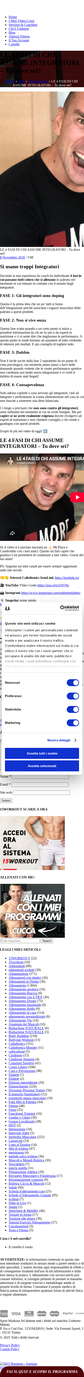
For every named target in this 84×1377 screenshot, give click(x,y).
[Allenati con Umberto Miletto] (32, 936)
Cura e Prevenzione (22, 1071)
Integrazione (17, 1129)
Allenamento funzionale (25, 1005)
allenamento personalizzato (27, 1016)
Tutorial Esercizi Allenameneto (29, 1222)
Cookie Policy (9, 1349)
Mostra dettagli (58, 740)
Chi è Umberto (19, 28)
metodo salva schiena (23, 1156)
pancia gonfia (18, 1168)
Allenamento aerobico (24, 989)
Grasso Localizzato (22, 1121)
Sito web (6, 792)
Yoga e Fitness (18, 1230)
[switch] (73, 696)
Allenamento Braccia (23, 993)
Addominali (17, 966)
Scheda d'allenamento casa (27, 1191)
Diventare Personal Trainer (27, 1090)
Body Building (19, 1036)
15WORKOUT (19, 958)
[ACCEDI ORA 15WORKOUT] (32, 869)
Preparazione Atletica (23, 1172)
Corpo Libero (18, 1067)
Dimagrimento (18, 1086)
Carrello (14, 44)
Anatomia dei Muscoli (24, 1024)
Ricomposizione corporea (26, 1179)
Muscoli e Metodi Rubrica (26, 1160)
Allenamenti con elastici (25, 977)
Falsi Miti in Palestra (22, 1102)
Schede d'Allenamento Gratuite (30, 1195)
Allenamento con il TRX (25, 997)
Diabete (14, 1075)
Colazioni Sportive (21, 1063)
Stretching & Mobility (23, 1211)
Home (13, 17)
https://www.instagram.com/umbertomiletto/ (51, 593)
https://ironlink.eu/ (67, 578)
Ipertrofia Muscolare (22, 1137)
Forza (12, 1110)
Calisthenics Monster (23, 1047)
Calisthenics (17, 1043)
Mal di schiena (18, 1148)
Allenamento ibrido (22, 1009)
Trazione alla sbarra (22, 1218)
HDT (12, 1125)
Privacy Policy (10, 1345)
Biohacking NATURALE (26, 1032)
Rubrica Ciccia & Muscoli (26, 1183)
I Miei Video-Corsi (21, 21)
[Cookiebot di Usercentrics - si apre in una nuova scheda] (60, 608)
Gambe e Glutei (19, 1117)
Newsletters (17, 1164)
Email (5, 784)
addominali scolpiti (21, 970)
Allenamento (17, 985)
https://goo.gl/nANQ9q (53, 585)
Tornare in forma (20, 1214)
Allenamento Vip (20, 1020)
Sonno (13, 1207)
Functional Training (22, 1113)
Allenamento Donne (22, 1001)
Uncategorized (18, 1226)
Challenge (15, 1055)
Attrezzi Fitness (19, 36)
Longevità (15, 1141)
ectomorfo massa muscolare (27, 1098)
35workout (16, 962)
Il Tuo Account (19, 40)
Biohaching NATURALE (26, 1028)
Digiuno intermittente (23, 1082)
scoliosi (14, 1199)
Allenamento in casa (22, 1012)
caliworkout (17, 1051)
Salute (13, 1187)
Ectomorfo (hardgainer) (24, 1094)
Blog (12, 32)
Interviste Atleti (19, 1133)
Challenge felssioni (21, 1059)
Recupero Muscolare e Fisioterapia (32, 1176)
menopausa (16, 1152)
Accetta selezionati (42, 766)
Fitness (13, 1106)
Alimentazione (38, 81)
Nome (5, 776)
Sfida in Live (17, 1203)
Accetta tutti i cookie (42, 753)
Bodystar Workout (21, 1040)
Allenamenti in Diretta (24, 981)
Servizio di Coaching (23, 25)
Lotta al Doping (19, 1144)
